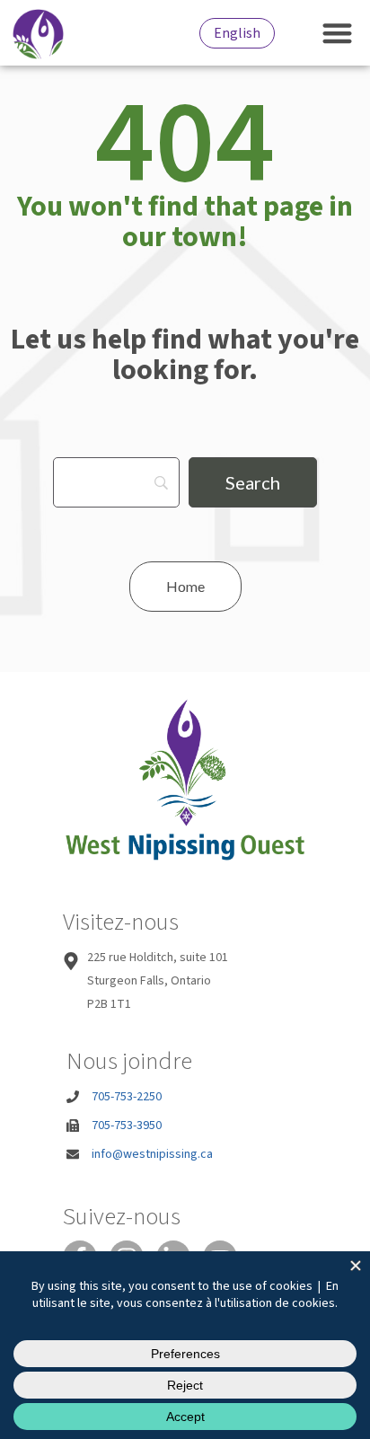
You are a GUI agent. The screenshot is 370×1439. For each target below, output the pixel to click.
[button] (338, 33)
